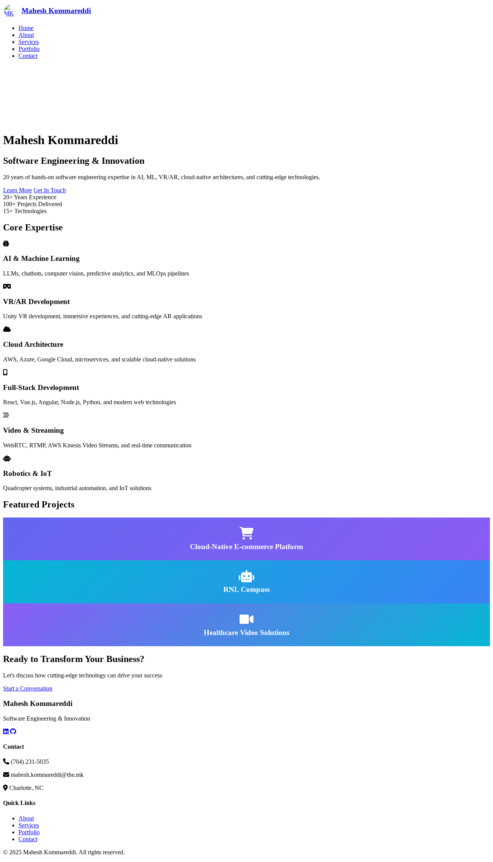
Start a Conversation (27, 688)
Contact (27, 55)
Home (26, 28)
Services (28, 42)
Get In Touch (50, 190)
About (26, 35)
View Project (173, 556)
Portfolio (29, 48)
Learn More (17, 190)
